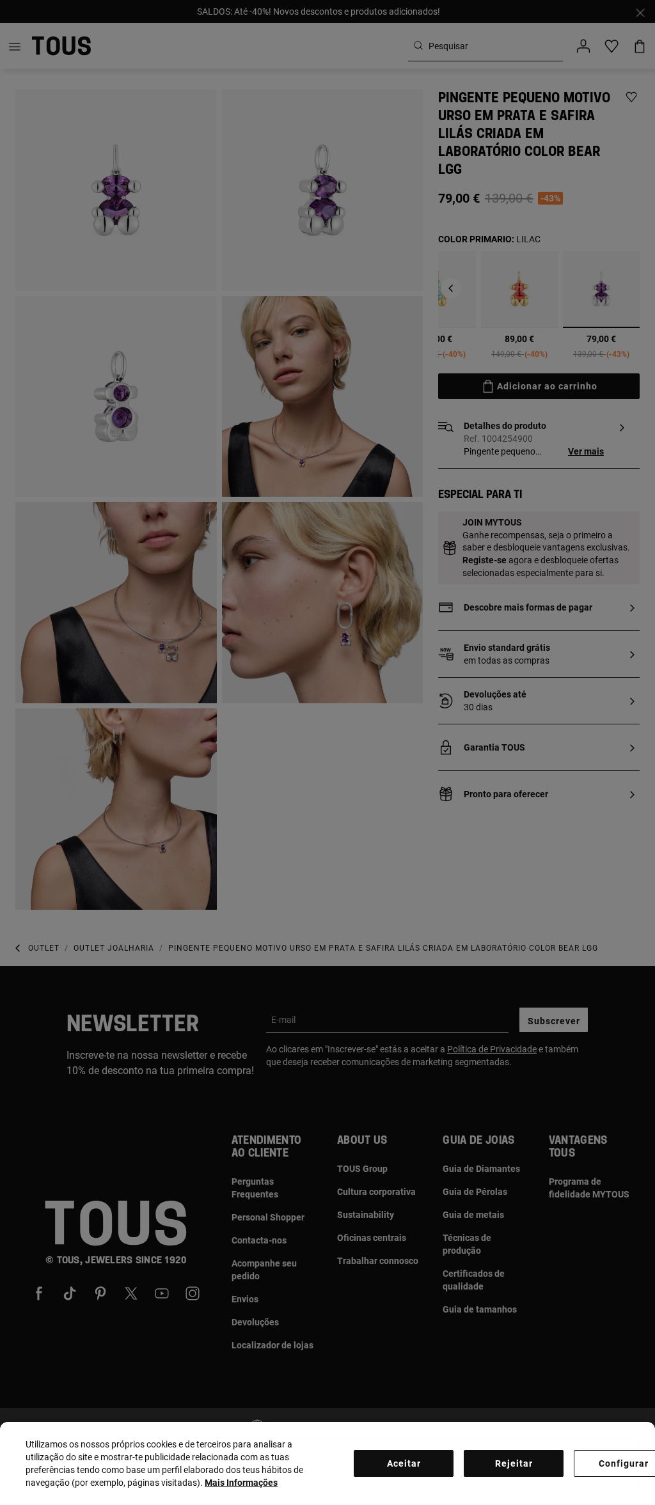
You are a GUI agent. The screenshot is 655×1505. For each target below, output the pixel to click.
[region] (327, 1463)
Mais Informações (241, 1483)
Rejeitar (514, 1463)
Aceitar (404, 1463)
